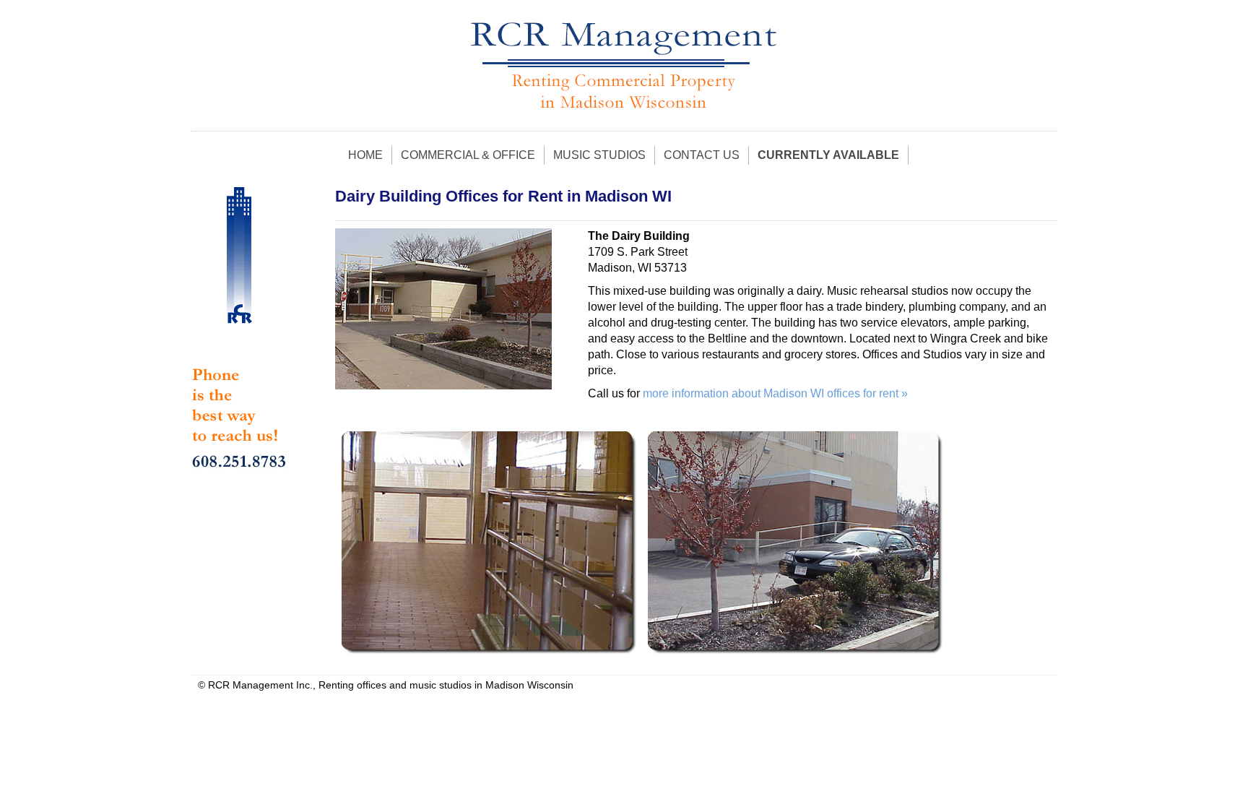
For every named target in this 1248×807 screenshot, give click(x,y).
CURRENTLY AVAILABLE (828, 155)
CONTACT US (702, 155)
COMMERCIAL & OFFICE (468, 155)
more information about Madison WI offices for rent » (775, 393)
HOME (365, 155)
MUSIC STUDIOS (599, 155)
